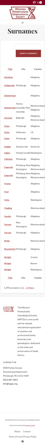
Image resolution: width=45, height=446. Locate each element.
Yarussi (7, 224)
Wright (7, 257)
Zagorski (8, 167)
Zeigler (7, 146)
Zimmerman (10, 95)
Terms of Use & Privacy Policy (22, 436)
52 (27, 288)
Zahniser (8, 159)
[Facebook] (22, 441)
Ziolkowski (9, 85)
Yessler (7, 216)
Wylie (7, 241)
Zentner (8, 118)
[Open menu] (22, 23)
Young (7, 183)
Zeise (7, 126)
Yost (6, 191)
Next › (32, 288)
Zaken (7, 153)
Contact (27, 431)
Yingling (8, 208)
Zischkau (8, 77)
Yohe (6, 200)
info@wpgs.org (10, 383)
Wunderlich (10, 249)
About (17, 431)
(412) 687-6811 (10, 379)
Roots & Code (30, 425)
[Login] (34, 2)
